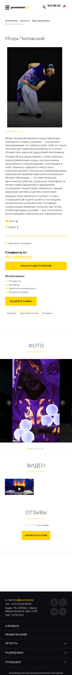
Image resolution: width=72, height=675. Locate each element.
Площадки (13, 662)
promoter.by (11, 21)
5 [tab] (40, 449)
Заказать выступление (36, 266)
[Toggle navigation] (7, 8)
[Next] (63, 403)
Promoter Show (16, 634)
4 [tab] (37, 449)
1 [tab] (28, 449)
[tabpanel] (36, 401)
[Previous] (9, 403)
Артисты (25, 21)
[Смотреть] (19, 489)
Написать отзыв (36, 535)
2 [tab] (31, 449)
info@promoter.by (23, 600)
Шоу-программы (40, 21)
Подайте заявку (21, 301)
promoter (20, 7)
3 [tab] (34, 449)
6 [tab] (43, 449)
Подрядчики (14, 653)
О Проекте (12, 626)
